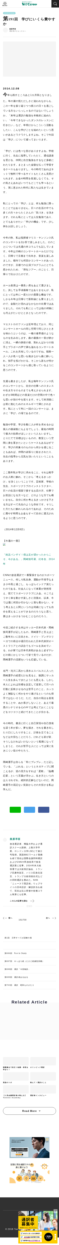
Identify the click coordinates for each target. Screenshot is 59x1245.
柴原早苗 (12, 29)
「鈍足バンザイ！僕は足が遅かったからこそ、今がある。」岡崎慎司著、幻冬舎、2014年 (29, 559)
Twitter (29, 810)
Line (15, 810)
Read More (29, 1111)
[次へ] (53, 918)
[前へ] (5, 918)
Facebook (43, 810)
